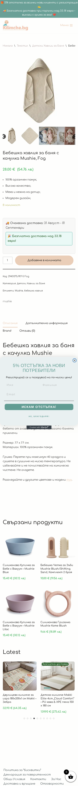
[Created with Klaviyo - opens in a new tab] (39, 427)
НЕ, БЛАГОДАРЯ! (39, 416)
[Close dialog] (75, 360)
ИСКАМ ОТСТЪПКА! (39, 407)
